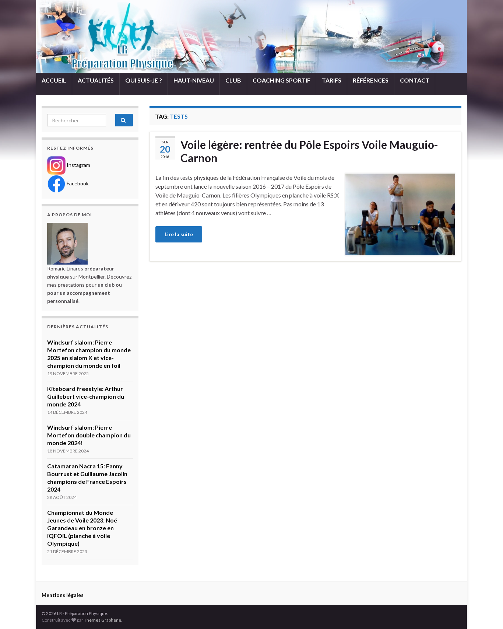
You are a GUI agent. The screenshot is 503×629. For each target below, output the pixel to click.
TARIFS (331, 80)
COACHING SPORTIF (281, 80)
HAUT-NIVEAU (193, 80)
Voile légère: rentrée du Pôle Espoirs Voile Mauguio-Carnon (309, 151)
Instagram (78, 165)
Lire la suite (179, 234)
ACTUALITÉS (96, 80)
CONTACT (414, 80)
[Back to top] (486, 612)
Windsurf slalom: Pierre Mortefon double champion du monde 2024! (89, 435)
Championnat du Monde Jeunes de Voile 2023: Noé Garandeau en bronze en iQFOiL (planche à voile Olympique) (82, 528)
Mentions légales (63, 595)
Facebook (77, 183)
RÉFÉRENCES (370, 80)
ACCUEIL (54, 80)
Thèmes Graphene (102, 620)
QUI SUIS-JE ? (143, 80)
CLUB (233, 80)
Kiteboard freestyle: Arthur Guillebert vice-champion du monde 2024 (85, 396)
